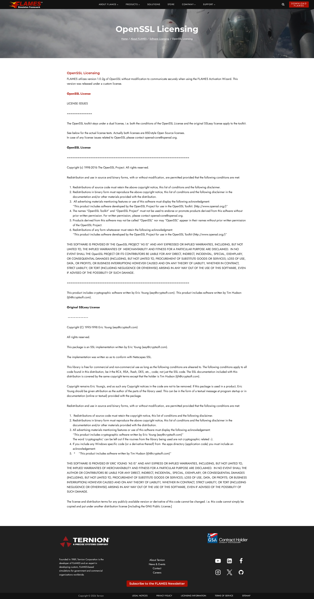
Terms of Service (224, 595)
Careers (157, 572)
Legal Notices (140, 595)
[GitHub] (241, 572)
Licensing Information (193, 595)
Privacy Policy (164, 595)
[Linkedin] (229, 560)
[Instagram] (218, 572)
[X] (229, 572)
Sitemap (246, 595)
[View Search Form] (283, 4)
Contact (157, 568)
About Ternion (157, 560)
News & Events (157, 564)
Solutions (153, 4)
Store (171, 4)
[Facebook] (241, 560)
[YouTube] (218, 560)
